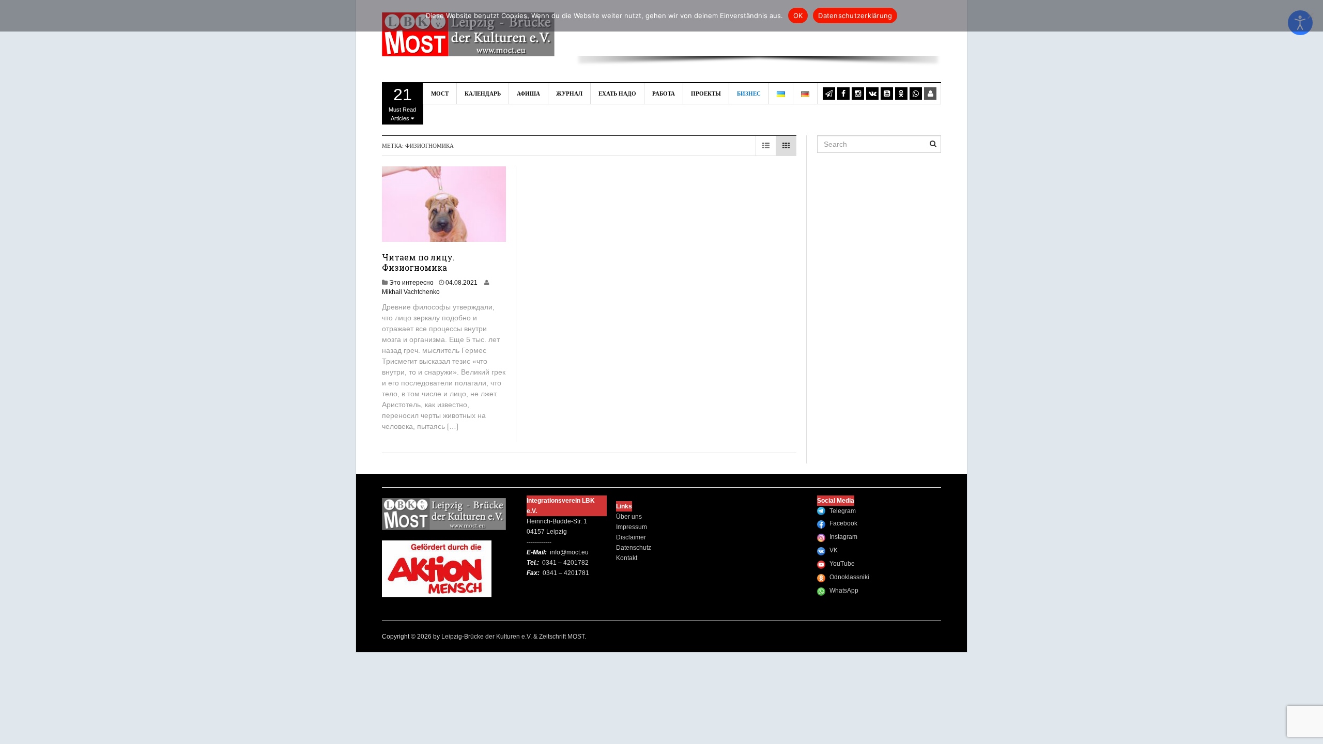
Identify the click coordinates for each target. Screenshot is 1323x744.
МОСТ (440, 93)
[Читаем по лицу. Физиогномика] (444, 203)
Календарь (483, 93)
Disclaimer (631, 537)
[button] (591, 33)
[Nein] (1310, 15)
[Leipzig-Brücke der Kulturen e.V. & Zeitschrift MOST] (468, 33)
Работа (663, 93)
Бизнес (749, 93)
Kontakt (626, 558)
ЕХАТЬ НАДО (617, 93)
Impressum (631, 527)
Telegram (842, 511)
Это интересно (411, 282)
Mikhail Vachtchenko (411, 292)
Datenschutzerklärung (855, 15)
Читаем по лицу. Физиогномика (418, 262)
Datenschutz (633, 547)
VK (833, 550)
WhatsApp (843, 590)
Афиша (528, 93)
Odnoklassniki (849, 577)
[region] (758, 41)
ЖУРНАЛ (569, 93)
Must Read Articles (402, 103)
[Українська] (781, 93)
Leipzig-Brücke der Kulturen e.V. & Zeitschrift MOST (512, 636)
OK (798, 15)
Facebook (843, 523)
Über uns (629, 516)
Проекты (706, 93)
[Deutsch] (805, 93)
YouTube (842, 563)
